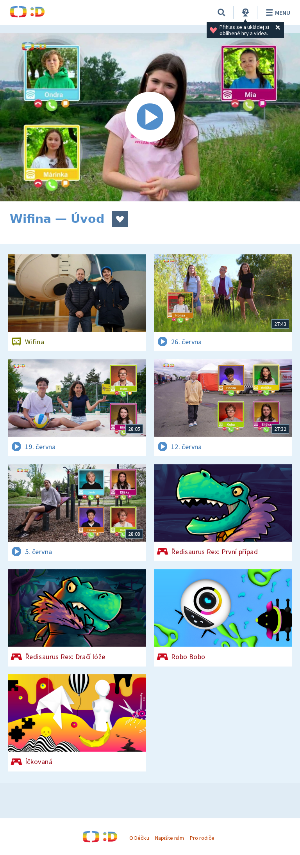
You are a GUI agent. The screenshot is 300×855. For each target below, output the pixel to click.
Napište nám (169, 837)
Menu (282, 12)
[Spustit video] (150, 117)
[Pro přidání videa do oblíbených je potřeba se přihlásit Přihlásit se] (120, 219)
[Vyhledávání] (221, 12)
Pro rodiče (202, 837)
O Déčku (139, 837)
